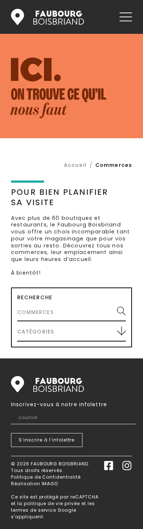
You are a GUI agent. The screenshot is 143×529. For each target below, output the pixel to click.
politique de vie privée (52, 503)
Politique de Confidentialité (46, 477)
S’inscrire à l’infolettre (46, 440)
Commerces (113, 165)
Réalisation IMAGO (34, 483)
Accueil (47, 17)
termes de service (33, 510)
